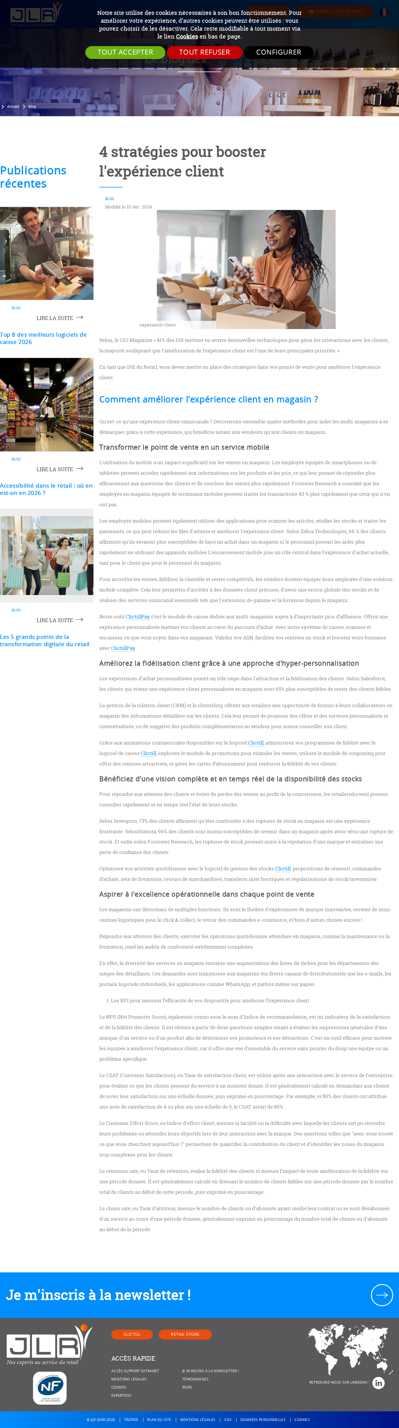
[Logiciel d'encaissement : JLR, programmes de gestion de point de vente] (50, 1345)
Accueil (13, 106)
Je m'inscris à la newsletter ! (98, 1295)
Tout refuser (204, 52)
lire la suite (55, 318)
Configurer (278, 52)
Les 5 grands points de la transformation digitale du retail (45, 641)
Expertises (121, 1396)
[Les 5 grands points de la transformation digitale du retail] (46, 556)
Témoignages (195, 1379)
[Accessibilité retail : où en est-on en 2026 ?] (46, 405)
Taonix (131, 1419)
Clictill (148, 753)
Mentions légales (129, 1379)
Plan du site (159, 1420)
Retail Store (185, 1334)
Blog (32, 106)
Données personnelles (263, 1420)
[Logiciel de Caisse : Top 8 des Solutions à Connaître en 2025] (46, 253)
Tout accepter (125, 52)
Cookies (187, 36)
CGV (228, 1420)
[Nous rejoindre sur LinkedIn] (380, 1382)
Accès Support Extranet (135, 1371)
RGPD (187, 1387)
